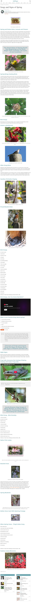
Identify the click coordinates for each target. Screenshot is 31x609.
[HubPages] (15, 1)
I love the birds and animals (5, 319)
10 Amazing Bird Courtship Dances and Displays (23, 578)
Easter (2, 324)
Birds (21, 576)
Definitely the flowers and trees (6, 321)
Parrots (5, 582)
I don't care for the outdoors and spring (7, 326)
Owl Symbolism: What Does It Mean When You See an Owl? (8, 578)
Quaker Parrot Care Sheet (8, 583)
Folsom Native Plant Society (14, 487)
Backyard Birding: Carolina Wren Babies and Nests (23, 594)
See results (6, 329)
